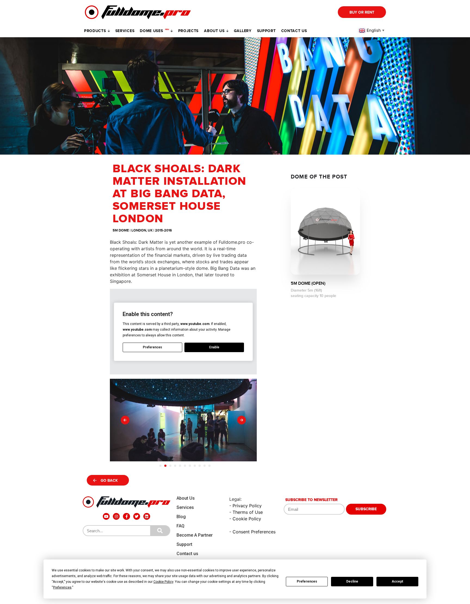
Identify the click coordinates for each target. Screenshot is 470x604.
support (266, 31)
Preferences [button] (62, 587)
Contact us (294, 31)
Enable (214, 347)
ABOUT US (214, 31)
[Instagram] (116, 516)
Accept (397, 581)
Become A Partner (195, 535)
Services (125, 31)
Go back (109, 480)
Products (95, 31)
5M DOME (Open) (308, 283)
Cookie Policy (247, 518)
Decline (352, 581)
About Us (186, 498)
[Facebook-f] (126, 516)
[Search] (160, 531)
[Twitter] (136, 516)
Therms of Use (248, 512)
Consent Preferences (254, 531)
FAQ (180, 525)
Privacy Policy (247, 505)
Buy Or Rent (362, 12)
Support (184, 544)
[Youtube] (106, 516)
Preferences (307, 581)
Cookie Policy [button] (163, 582)
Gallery (243, 31)
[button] (125, 420)
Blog (181, 516)
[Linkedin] (146, 516)
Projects (188, 31)
